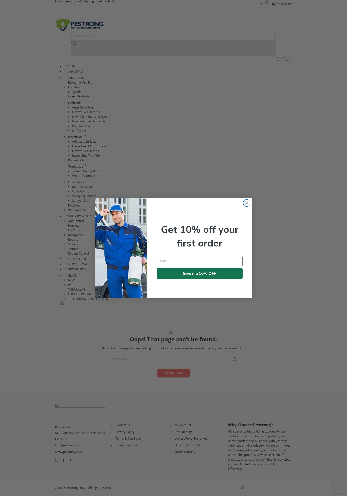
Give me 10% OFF (199, 273)
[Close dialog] (246, 203)
